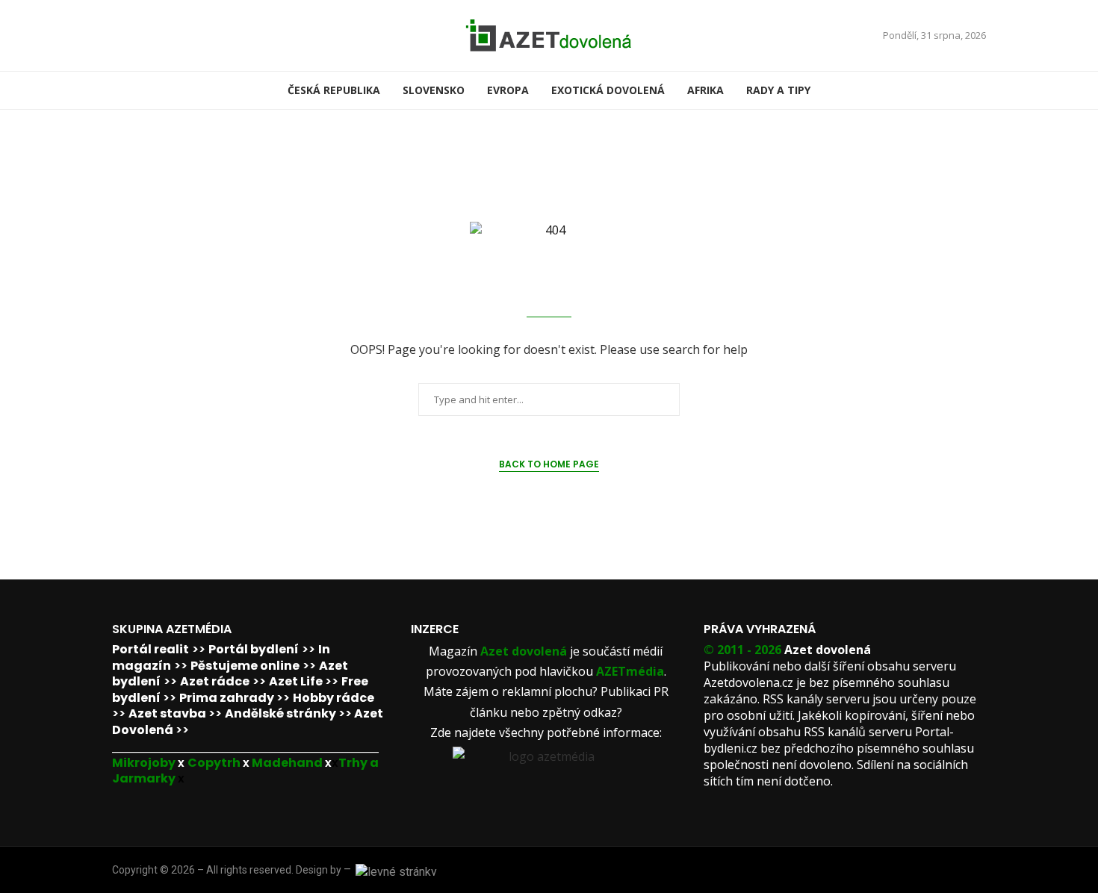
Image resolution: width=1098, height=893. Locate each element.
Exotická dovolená (608, 90)
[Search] (978, 91)
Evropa (508, 90)
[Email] (135, 35)
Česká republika (334, 90)
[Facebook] (117, 35)
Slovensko (434, 90)
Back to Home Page (549, 464)
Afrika (705, 90)
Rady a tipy (778, 90)
